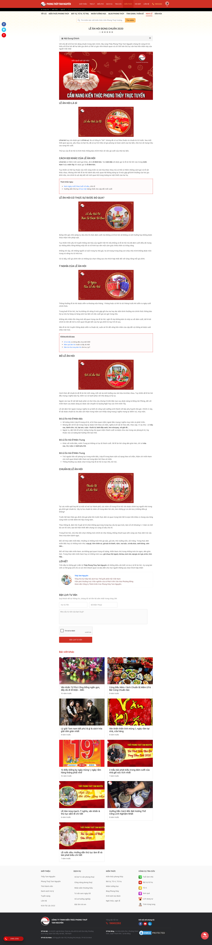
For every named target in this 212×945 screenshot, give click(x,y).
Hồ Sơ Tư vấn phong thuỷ (84, 877)
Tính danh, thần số (135, 14)
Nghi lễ (63, 9)
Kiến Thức (55, 9)
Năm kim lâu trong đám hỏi (72, 347)
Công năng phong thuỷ (83, 882)
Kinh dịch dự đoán (113, 896)
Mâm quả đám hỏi (69, 344)
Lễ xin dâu (67, 342)
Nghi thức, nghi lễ (113, 901)
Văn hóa (158, 14)
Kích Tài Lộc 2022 (48, 906)
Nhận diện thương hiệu (83, 888)
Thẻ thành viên (47, 886)
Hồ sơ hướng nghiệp (82, 899)
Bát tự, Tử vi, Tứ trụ (80, 14)
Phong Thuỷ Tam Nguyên (51, 881)
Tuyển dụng (45, 896)
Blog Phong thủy (112, 891)
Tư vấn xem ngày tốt (82, 893)
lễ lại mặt (83, 189)
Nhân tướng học (98, 14)
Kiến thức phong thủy (59, 14)
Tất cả (43, 14)
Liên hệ (44, 901)
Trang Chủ (46, 9)
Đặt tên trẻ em (80, 904)
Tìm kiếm (130, 20)
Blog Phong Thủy (116, 14)
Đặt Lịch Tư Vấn (75, 640)
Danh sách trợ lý (47, 891)
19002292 (158, 4)
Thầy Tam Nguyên (81, 576)
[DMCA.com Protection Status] (152, 933)
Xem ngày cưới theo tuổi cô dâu (76, 186)
